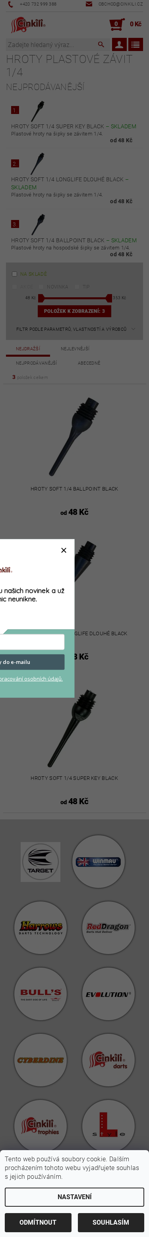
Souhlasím (111, 1222)
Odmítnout (37, 1222)
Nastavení (75, 1197)
